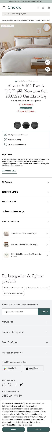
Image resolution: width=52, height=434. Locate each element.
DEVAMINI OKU (9, 171)
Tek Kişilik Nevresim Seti (13, 288)
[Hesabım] (43, 7)
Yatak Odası (13, 20)
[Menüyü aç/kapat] (4, 7)
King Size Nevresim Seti (13, 293)
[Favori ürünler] (38, 7)
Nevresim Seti (22, 20)
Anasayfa (5, 20)
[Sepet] (48, 7)
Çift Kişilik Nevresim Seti (35, 20)
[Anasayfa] (14, 7)
